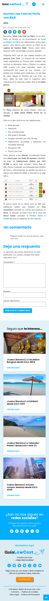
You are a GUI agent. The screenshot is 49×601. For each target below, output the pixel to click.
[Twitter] (17, 531)
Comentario (9, 262)
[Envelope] (37, 531)
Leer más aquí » (13, 368)
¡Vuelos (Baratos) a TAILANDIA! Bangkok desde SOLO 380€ (23, 361)
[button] (34, 4)
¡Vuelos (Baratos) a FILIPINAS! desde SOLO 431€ (22, 402)
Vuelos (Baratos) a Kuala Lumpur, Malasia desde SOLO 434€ (22, 487)
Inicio (5, 23)
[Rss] (32, 531)
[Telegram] (22, 531)
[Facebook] (11, 531)
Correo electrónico (11, 301)
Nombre (6, 291)
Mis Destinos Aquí (24, 545)
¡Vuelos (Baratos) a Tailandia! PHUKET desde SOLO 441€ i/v (23, 444)
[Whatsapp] (9, 565)
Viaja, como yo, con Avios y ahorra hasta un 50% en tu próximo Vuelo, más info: (24, 572)
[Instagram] (27, 531)
